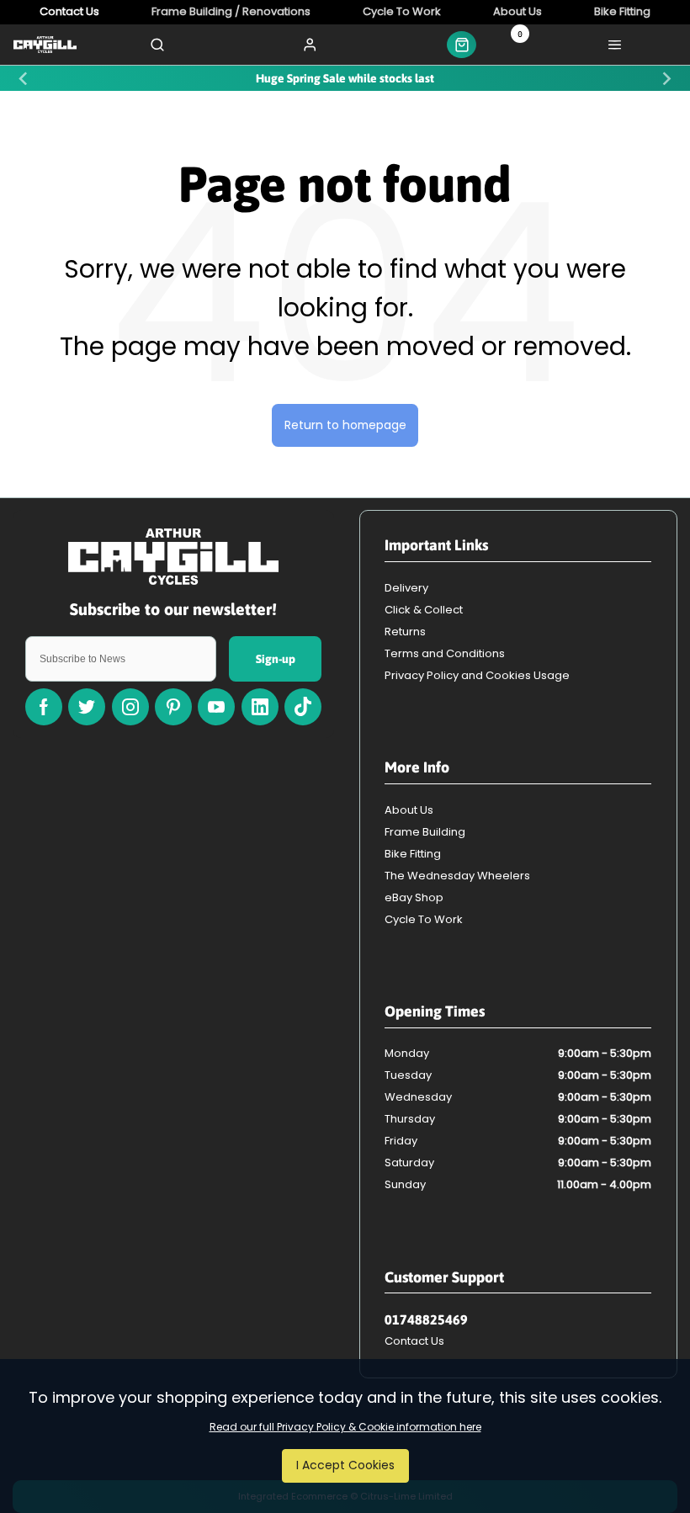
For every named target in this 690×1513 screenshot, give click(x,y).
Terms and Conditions (445, 653)
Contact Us (414, 1341)
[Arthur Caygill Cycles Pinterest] (173, 706)
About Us (409, 810)
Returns (405, 632)
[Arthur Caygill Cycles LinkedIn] (260, 706)
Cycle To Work (424, 919)
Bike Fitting (413, 854)
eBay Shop (414, 897)
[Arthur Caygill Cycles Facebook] (43, 706)
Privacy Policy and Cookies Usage (477, 675)
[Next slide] (665, 78)
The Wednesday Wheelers (457, 876)
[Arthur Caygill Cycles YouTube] (216, 706)
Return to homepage (345, 425)
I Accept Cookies (345, 1465)
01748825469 (426, 1319)
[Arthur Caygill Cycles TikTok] (302, 706)
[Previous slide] (24, 78)
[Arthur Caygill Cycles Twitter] (86, 706)
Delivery (406, 588)
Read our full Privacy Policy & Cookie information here (345, 1427)
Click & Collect (424, 610)
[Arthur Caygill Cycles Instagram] (130, 706)
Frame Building (425, 832)
